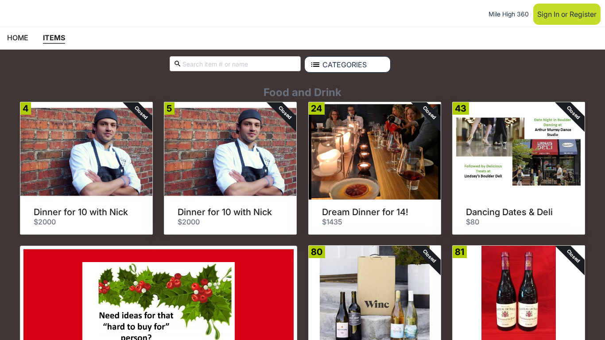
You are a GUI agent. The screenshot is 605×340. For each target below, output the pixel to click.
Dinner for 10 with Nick (81, 212)
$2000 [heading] (45, 221)
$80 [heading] (472, 221)
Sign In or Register (567, 14)
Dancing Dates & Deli (509, 212)
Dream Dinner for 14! (365, 212)
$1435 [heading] (332, 221)
